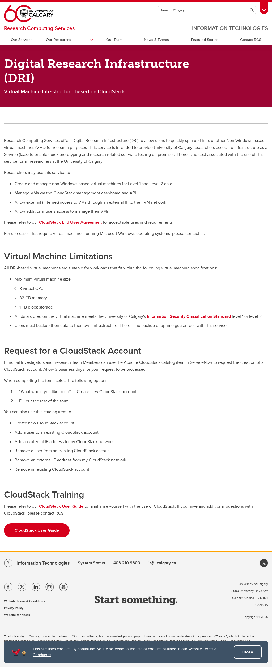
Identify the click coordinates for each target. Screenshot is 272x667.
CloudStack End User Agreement (70, 222)
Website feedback (17, 614)
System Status (91, 563)
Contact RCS (250, 39)
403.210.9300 (126, 563)
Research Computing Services (39, 28)
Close (247, 652)
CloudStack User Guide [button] (37, 530)
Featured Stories (204, 39)
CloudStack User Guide (61, 506)
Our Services (21, 39)
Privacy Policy (13, 608)
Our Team (114, 39)
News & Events (156, 39)
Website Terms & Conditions (24, 601)
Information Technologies (230, 28)
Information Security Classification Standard (189, 316)
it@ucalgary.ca (162, 563)
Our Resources (58, 39)
